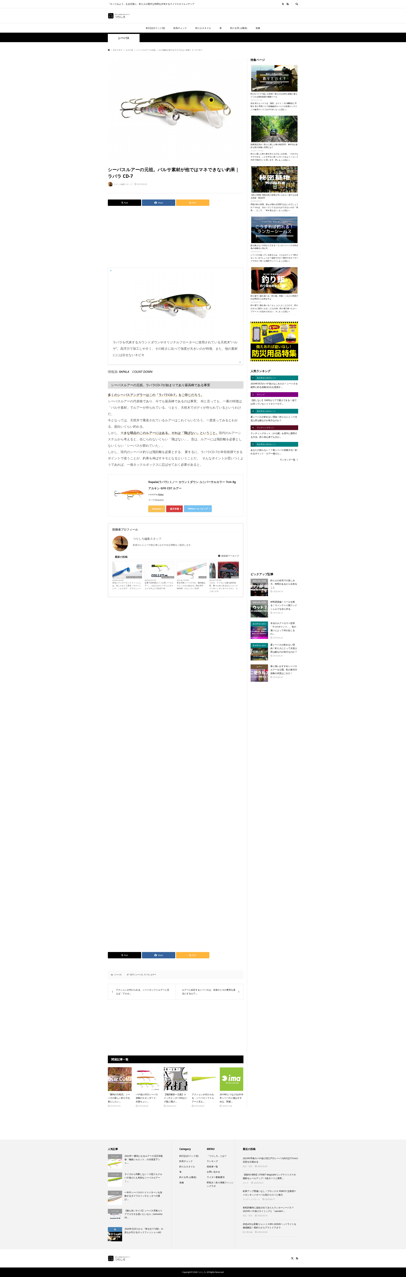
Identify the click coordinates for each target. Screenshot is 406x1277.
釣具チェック (180, 27)
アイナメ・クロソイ (134, 577)
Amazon (156, 508)
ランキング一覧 (287, 459)
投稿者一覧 (212, 1166)
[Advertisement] (175, 234)
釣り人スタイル (203, 27)
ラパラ (147, 974)
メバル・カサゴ (167, 577)
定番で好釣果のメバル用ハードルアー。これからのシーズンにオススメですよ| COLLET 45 (159, 585)
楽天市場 (174, 508)
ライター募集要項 (216, 1177)
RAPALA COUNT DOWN (135, 372)
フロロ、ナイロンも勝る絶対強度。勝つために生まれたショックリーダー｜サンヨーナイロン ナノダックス (223, 587)
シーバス (123, 38)
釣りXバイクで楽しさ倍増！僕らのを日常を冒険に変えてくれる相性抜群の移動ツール (274, 95)
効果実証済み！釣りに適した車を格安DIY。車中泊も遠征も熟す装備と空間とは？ (274, 146)
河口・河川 (247, 1166)
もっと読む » (280, 109)
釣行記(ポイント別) (155, 27)
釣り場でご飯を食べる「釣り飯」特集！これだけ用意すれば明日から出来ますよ (274, 297)
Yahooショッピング (198, 508)
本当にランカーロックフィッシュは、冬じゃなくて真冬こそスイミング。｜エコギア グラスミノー (126, 585)
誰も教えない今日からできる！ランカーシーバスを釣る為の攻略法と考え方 (274, 247)
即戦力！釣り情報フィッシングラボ (220, 1184)
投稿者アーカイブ (230, 555)
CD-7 (132, 974)
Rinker (161, 494)
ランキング (212, 1161)
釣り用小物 (247, 1232)
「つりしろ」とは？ (217, 1155)
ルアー (153, 974)
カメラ (246, 1182)
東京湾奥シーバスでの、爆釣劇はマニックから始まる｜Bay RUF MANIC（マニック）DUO (191, 585)
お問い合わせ (213, 1171)
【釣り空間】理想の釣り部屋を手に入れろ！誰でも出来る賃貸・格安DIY (274, 196)
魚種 (258, 27)
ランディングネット (251, 1199)
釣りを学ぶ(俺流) (238, 27)
